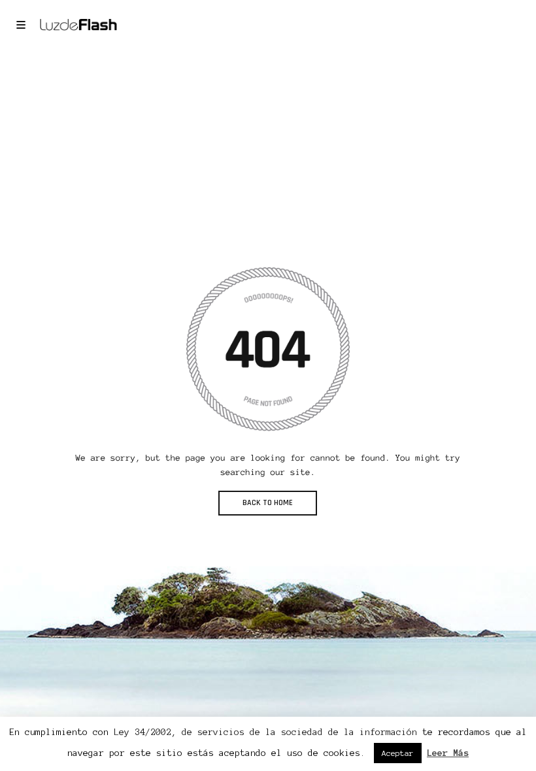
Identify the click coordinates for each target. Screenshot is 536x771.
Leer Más (448, 753)
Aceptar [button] (398, 753)
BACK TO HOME (268, 503)
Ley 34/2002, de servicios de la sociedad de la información (265, 732)
